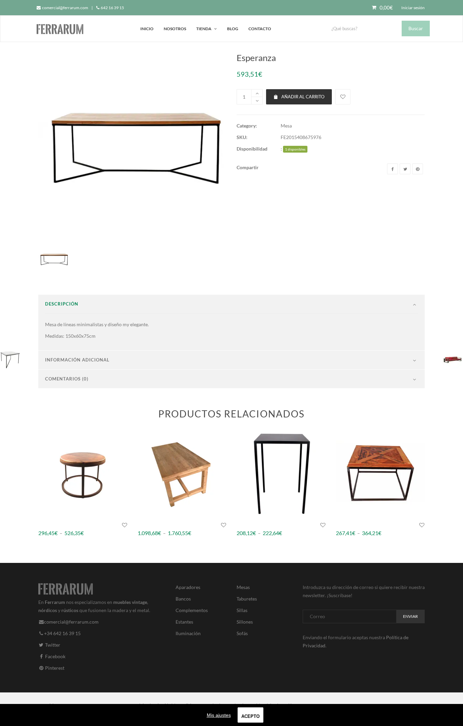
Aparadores (188, 587)
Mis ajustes (219, 715)
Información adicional (77, 359)
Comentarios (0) (66, 378)
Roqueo (344, 525)
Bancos (183, 599)
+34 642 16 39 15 (62, 633)
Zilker (44, 525)
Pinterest (54, 668)
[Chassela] (182, 473)
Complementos (192, 610)
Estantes (184, 622)
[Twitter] (405, 168)
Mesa (286, 126)
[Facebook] (392, 168)
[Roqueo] (380, 473)
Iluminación (188, 633)
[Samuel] (281, 473)
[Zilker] (82, 473)
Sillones (245, 622)
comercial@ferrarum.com (64, 7)
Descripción (61, 304)
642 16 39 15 (112, 7)
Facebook (54, 656)
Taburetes (247, 599)
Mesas (243, 587)
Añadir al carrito (302, 96)
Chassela (147, 525)
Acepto (250, 716)
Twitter (52, 645)
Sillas (242, 610)
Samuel (244, 525)
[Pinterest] (417, 168)
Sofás (242, 633)
